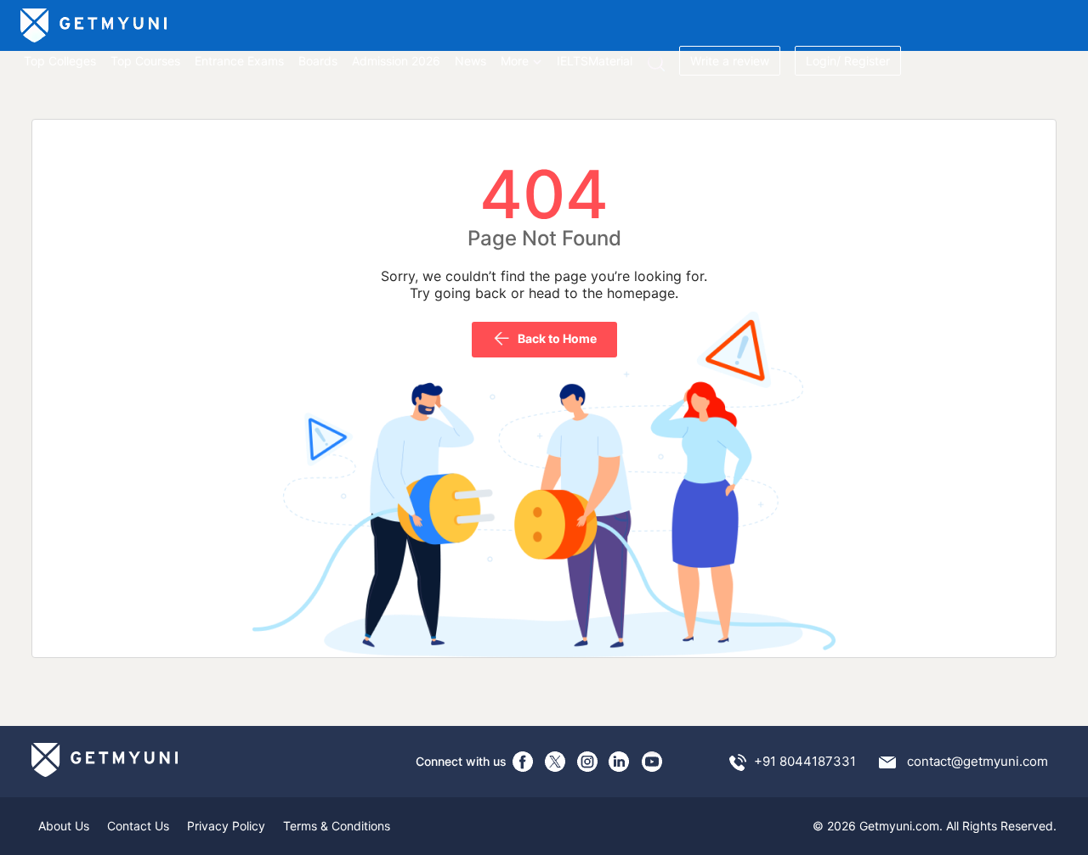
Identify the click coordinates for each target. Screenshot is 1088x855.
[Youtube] (652, 761)
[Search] (656, 62)
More (515, 60)
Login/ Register (848, 60)
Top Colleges (60, 60)
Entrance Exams (239, 60)
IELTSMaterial (594, 60)
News (470, 60)
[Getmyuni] (95, 25)
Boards (317, 60)
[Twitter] (555, 761)
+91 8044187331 (805, 761)
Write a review (729, 60)
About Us (63, 825)
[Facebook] (523, 761)
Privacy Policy (226, 825)
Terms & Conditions (336, 825)
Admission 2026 (396, 60)
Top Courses (145, 60)
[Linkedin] (620, 761)
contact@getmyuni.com (977, 761)
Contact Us (138, 825)
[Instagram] (587, 761)
